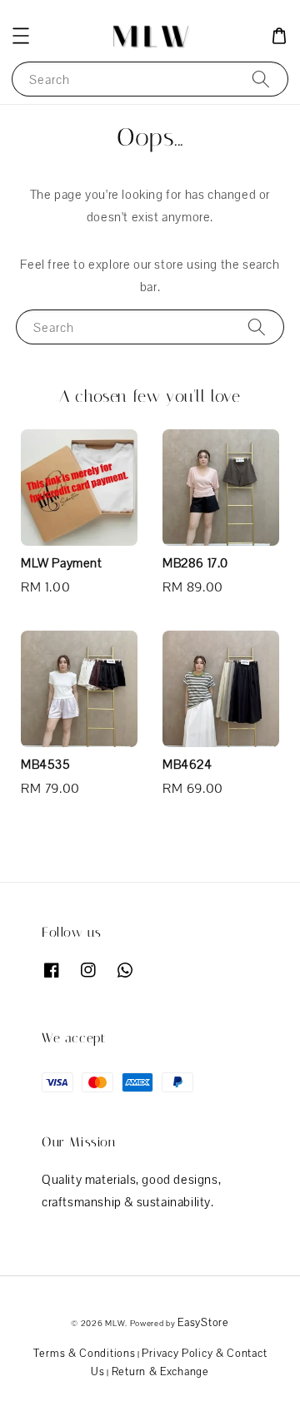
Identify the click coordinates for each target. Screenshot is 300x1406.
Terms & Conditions (84, 1353)
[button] (20, 35)
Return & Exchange (160, 1371)
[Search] (261, 78)
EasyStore (203, 1322)
